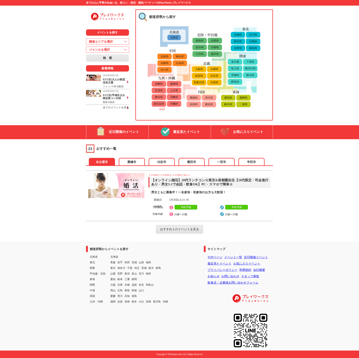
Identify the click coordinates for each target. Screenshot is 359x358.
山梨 (113, 273)
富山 (134, 273)
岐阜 (120, 279)
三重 (127, 279)
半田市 (251, 161)
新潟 (127, 273)
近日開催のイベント (124, 132)
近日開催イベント (256, 257)
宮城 (134, 262)
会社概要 (259, 269)
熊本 (134, 301)
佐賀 (120, 301)
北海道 (114, 256)
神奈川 (121, 268)
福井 (148, 273)
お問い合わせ (230, 276)
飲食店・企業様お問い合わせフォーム (233, 282)
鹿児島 (157, 301)
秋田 (127, 262)
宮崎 (148, 301)
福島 (148, 262)
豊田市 (191, 161)
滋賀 (134, 284)
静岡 (134, 279)
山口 (141, 290)
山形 (141, 262)
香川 (120, 296)
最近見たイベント (186, 132)
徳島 (134, 296)
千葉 (129, 268)
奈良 (141, 284)
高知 (127, 296)
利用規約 (245, 269)
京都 (127, 284)
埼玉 (136, 268)
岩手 (120, 262)
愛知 (113, 279)
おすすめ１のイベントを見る (179, 229)
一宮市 (221, 161)
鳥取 (127, 290)
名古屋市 (102, 161)
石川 (141, 273)
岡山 (113, 290)
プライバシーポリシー (222, 269)
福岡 (113, 301)
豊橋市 (131, 161)
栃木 (151, 268)
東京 (113, 268)
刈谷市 (161, 161)
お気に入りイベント (248, 132)
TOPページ (215, 257)
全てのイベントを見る (116, 107)
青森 (113, 262)
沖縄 (165, 301)
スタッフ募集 (250, 276)
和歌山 (150, 284)
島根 (134, 290)
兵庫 (120, 284)
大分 (141, 301)
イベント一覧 (233, 257)
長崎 (127, 301)
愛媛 (113, 296)
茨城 (144, 268)
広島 (120, 290)
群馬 (158, 268)
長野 (120, 273)
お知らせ (214, 276)
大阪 (113, 284)
